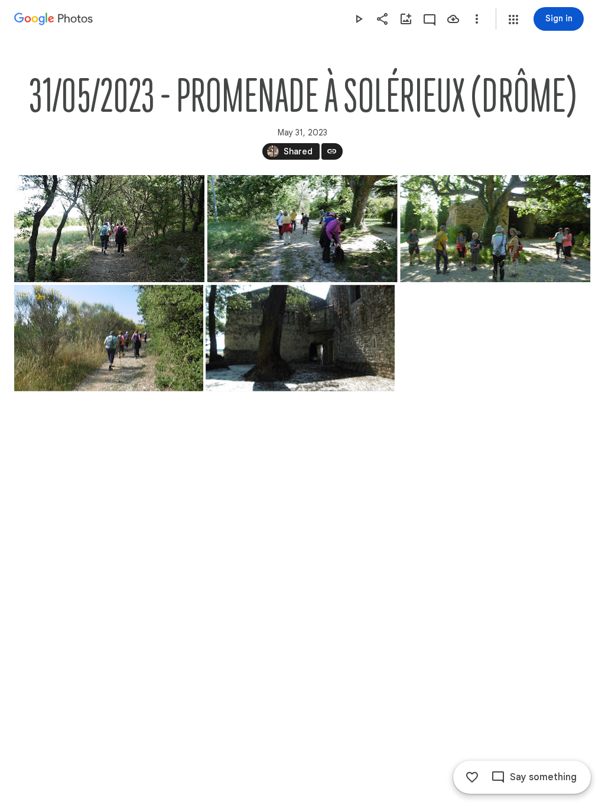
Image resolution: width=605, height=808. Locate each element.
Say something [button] (543, 777)
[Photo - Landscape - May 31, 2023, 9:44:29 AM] (109, 228)
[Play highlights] (358, 19)
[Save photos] (453, 19)
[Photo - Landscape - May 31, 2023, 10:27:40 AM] (300, 338)
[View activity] (429, 19)
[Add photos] (406, 19)
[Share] (382, 19)
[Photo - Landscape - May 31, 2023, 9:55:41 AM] (495, 228)
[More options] (477, 19)
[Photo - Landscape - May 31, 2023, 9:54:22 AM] (302, 228)
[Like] (472, 777)
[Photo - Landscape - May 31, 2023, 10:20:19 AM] (108, 338)
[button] (513, 19)
